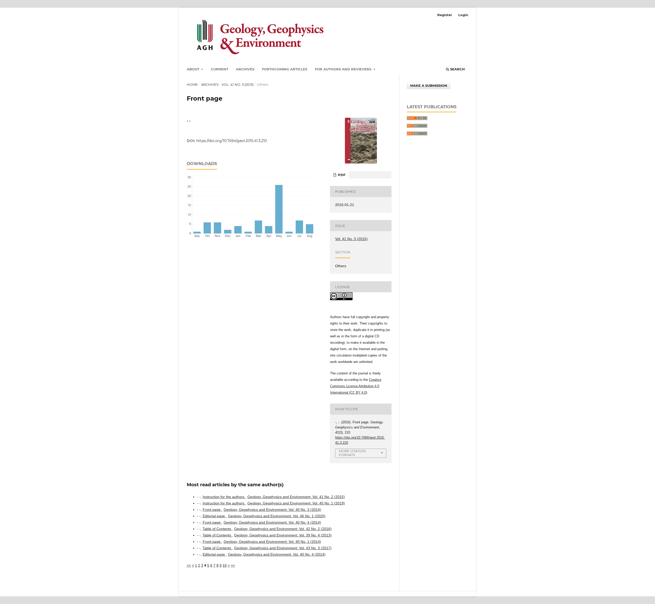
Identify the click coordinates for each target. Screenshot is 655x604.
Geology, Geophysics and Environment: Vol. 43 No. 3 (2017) (283, 548)
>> (233, 565)
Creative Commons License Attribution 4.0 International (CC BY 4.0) (355, 386)
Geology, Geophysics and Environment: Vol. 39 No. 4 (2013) (283, 535)
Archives (245, 69)
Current (219, 69)
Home (192, 84)
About (193, 69)
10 (225, 565)
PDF (341, 175)
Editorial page (214, 516)
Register (444, 15)
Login (463, 15)
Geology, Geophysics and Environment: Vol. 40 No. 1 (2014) (272, 542)
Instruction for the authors (224, 497)
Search (457, 69)
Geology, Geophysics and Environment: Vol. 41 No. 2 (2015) (296, 497)
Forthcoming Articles (284, 69)
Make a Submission (428, 85)
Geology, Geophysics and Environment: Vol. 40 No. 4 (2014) (272, 522)
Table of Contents (217, 529)
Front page (212, 510)
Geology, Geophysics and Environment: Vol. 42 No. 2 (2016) (283, 529)
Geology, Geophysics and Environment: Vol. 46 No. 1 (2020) (276, 516)
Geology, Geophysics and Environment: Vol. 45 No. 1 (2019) (296, 503)
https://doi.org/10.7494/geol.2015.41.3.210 (231, 140)
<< (189, 565)
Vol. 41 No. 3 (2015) (238, 84)
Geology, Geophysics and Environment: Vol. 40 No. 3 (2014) (272, 510)
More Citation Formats (352, 453)
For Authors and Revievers (343, 69)
